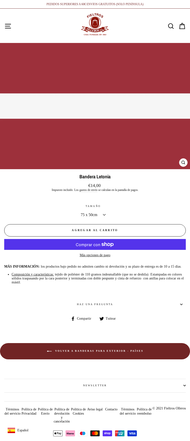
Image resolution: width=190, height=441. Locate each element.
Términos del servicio (12, 411)
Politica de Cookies (78, 411)
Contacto (111, 409)
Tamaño (93, 206)
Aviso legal (95, 409)
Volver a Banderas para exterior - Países (98, 350)
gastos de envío (88, 190)
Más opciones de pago (95, 255)
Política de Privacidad (29, 411)
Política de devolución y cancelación (62, 415)
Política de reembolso (144, 411)
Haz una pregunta (95, 304)
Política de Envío (45, 411)
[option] (95, 4)
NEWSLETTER (95, 385)
